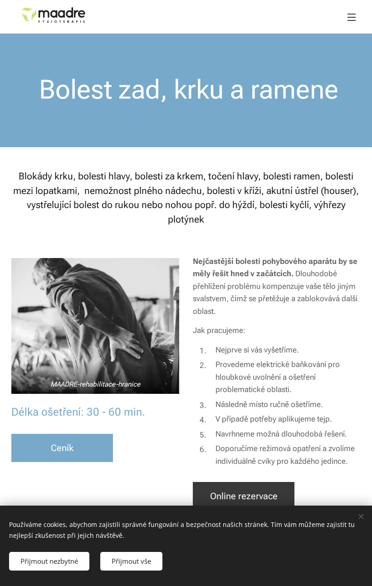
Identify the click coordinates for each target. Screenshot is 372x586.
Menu (352, 17)
